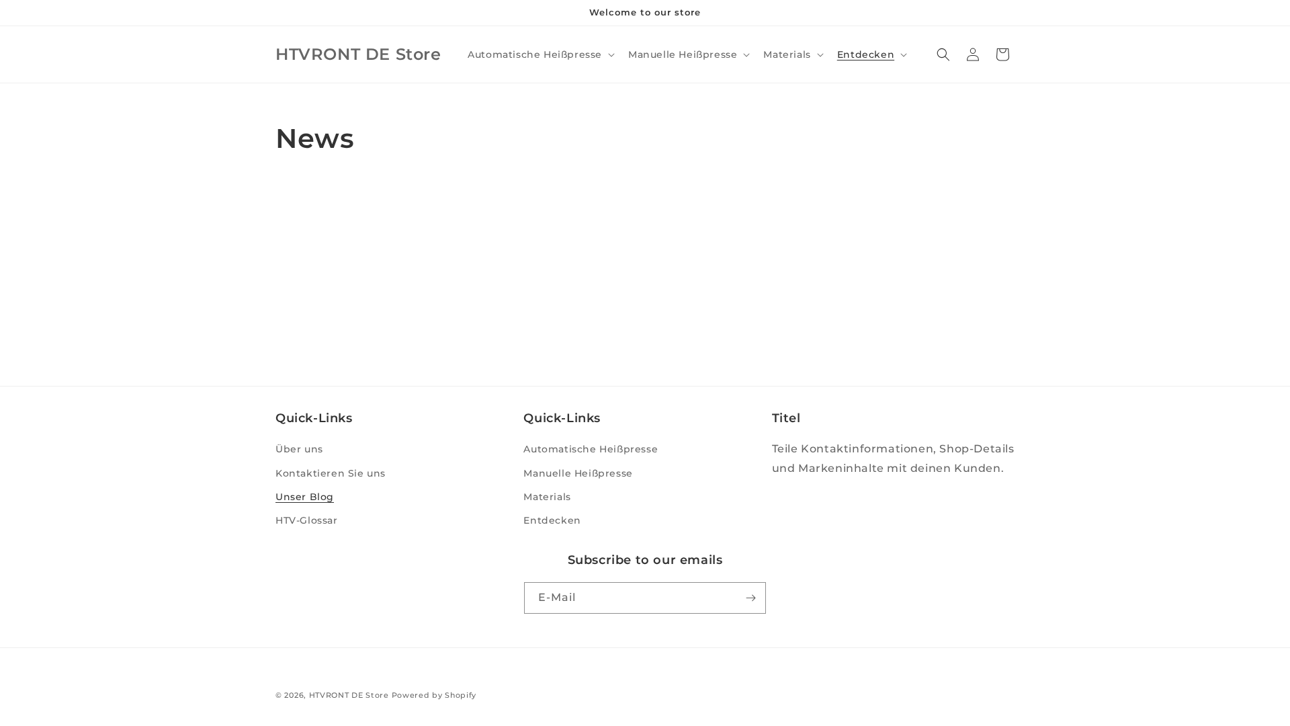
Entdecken (551, 520)
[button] (540, 54)
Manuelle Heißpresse (577, 473)
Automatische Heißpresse (590, 449)
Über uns (299, 449)
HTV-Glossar (306, 520)
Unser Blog (304, 497)
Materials (546, 497)
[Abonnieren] (750, 598)
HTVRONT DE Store (349, 695)
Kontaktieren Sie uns (330, 473)
